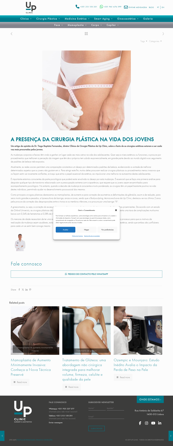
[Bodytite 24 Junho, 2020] (2, 436)
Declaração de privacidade (92, 236)
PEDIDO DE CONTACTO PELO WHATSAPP (88, 274)
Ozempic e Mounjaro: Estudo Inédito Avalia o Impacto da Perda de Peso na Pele (136, 365)
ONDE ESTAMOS (150, 399)
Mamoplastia (76, 25)
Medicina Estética (76, 18)
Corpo (95, 25)
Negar (86, 229)
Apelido (110, 408)
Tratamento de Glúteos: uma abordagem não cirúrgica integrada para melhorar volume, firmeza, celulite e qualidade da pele (84, 370)
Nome (91, 408)
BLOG (151, 7)
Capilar (111, 25)
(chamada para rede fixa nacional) (62, 418)
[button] (116, 210)
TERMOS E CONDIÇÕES (44, 440)
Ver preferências (107, 229)
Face (57, 25)
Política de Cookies (77, 236)
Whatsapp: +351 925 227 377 (61, 408)
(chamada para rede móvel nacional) (63, 411)
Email (91, 416)
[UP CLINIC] (31, 7)
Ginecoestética (126, 18)
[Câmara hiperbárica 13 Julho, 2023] (171, 436)
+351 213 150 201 (88, 6)
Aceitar (65, 229)
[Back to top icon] (161, 440)
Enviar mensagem (56, 422)
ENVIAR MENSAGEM (138, 7)
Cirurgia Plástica (46, 18)
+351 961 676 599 (112, 6)
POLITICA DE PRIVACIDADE (26, 440)
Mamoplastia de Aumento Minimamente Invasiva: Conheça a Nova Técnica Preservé (31, 367)
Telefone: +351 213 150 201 (61, 415)
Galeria (148, 18)
